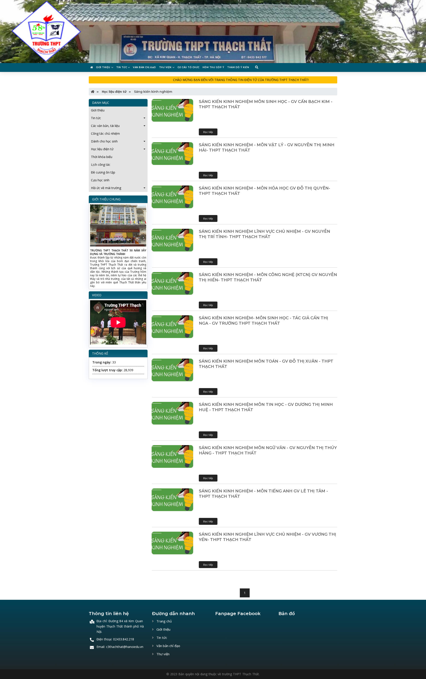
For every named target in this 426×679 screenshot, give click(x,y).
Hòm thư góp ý (213, 67)
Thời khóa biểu (101, 157)
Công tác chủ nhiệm (105, 133)
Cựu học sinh (100, 180)
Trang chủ (164, 621)
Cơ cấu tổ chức (188, 67)
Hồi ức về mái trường (106, 188)
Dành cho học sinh (104, 141)
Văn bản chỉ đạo (168, 645)
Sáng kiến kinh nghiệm (152, 92)
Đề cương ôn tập (103, 172)
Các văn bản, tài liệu (105, 126)
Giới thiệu (103, 67)
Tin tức (121, 67)
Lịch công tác (100, 164)
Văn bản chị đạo (144, 67)
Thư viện (165, 67)
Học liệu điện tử (114, 91)
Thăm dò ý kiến (238, 67)
